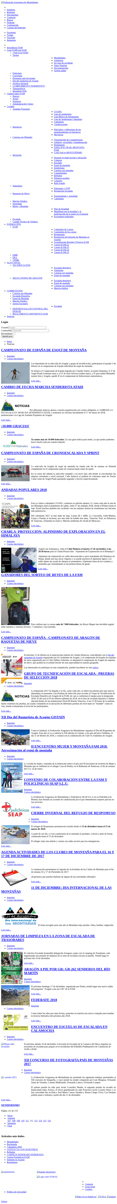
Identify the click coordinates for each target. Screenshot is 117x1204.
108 (13, 1121)
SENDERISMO (10, 1105)
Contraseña (6, 330)
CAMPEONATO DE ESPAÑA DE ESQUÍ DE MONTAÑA (44, 350)
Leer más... (36, 381)
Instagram (11, 40)
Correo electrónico (15, 358)
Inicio (9, 341)
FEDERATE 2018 (44, 1000)
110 (22, 1121)
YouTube (11, 37)
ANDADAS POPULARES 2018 (24, 490)
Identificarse (7, 336)
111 (27, 1121)
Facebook (11, 32)
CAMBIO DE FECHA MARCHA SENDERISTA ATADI (42, 387)
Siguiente (11, 1123)
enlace (95, 667)
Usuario (4, 327)
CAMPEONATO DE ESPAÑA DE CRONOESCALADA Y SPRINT (50, 453)
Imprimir (11, 356)
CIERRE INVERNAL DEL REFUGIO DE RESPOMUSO (73, 813)
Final (9, 1126)
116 (49, 1121)
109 (18, 1121)
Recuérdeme (6, 333)
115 (44, 1121)
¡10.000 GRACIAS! (15, 426)
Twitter (10, 35)
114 (40, 1121)
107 (9, 1121)
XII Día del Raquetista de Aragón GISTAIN (33, 717)
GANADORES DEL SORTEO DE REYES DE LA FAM (42, 575)
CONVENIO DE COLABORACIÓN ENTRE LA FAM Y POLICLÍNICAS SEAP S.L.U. (65, 781)
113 (36, 1121)
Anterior (11, 1118)
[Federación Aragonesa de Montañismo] (19, 2)
